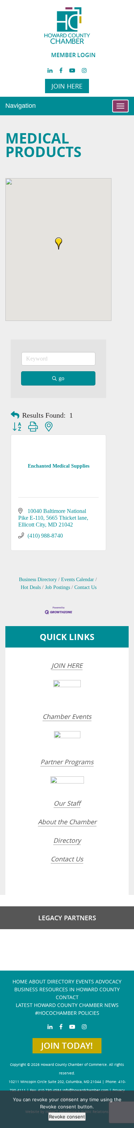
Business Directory (38, 579)
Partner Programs (67, 761)
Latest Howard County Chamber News (67, 1005)
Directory (67, 840)
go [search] (61, 378)
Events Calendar (77, 579)
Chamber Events (67, 716)
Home (20, 981)
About (37, 981)
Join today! (67, 1045)
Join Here (67, 86)
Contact (67, 997)
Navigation (20, 105)
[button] (58, 243)
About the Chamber (67, 821)
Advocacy (108, 981)
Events (85, 981)
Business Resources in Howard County (67, 989)
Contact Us (85, 587)
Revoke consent (67, 1116)
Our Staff (67, 803)
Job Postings (57, 587)
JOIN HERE (67, 665)
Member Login (73, 55)
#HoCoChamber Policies (67, 1012)
